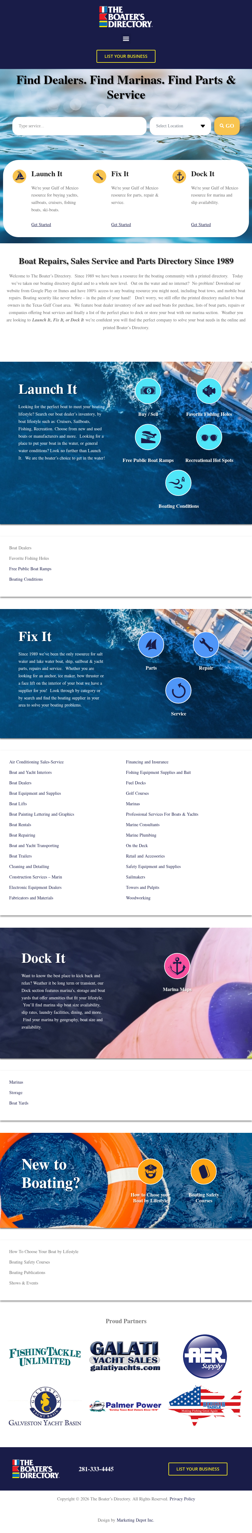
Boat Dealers (23, 783)
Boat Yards (18, 1103)
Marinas (133, 803)
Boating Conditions (179, 505)
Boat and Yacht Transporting (34, 845)
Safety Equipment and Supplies (153, 866)
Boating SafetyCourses (204, 1197)
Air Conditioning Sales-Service (36, 762)
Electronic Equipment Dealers (35, 887)
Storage (15, 1092)
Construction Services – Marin (35, 877)
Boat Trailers (20, 856)
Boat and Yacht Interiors (30, 772)
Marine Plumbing (141, 835)
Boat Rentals (21, 824)
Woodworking (138, 898)
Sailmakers (135, 877)
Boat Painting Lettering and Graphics (44, 814)
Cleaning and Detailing (29, 866)
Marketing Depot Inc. (135, 1520)
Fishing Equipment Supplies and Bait (158, 772)
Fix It (120, 173)
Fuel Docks (136, 783)
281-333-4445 (96, 1468)
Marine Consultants (142, 824)
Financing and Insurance (147, 762)
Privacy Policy (182, 1499)
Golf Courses (137, 793)
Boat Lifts (18, 803)
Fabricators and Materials (31, 898)
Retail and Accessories (146, 856)
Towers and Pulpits (142, 887)
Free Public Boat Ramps (148, 460)
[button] (126, 39)
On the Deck (137, 845)
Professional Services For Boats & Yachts (162, 814)
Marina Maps (177, 989)
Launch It (46, 173)
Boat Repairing (23, 835)
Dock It (203, 173)
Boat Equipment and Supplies (35, 793)
